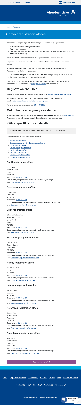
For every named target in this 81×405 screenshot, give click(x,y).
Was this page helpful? (41, 362)
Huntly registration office (18, 150)
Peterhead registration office (20, 155)
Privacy (52, 378)
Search (27, 3)
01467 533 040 (68, 115)
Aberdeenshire (67, 2)
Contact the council (70, 378)
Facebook (20, 385)
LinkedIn (38, 385)
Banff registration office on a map (22, 182)
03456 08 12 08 (39, 105)
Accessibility (33, 378)
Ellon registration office (18, 145)
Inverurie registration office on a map (23, 303)
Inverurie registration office (19, 152)
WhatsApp (60, 385)
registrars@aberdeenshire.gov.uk (59, 94)
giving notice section (38, 84)
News (59, 378)
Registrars (16, 27)
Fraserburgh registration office (20, 148)
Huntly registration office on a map (23, 280)
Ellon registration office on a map (22, 232)
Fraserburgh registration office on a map (25, 258)
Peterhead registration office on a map (24, 328)
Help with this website (18, 378)
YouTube (49, 385)
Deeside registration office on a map (23, 205)
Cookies (43, 378)
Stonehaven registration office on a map (25, 353)
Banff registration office (18, 141)
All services (15, 3)
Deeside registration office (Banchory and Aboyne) (27, 143)
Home (8, 27)
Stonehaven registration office (20, 157)
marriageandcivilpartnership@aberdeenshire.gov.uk (29, 101)
